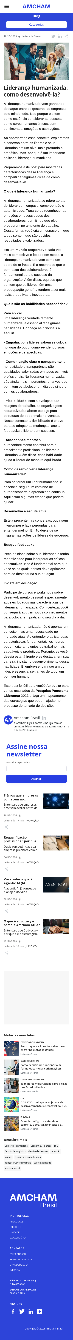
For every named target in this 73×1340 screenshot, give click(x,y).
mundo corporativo (31, 250)
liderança (18, 318)
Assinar (36, 779)
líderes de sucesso (52, 535)
